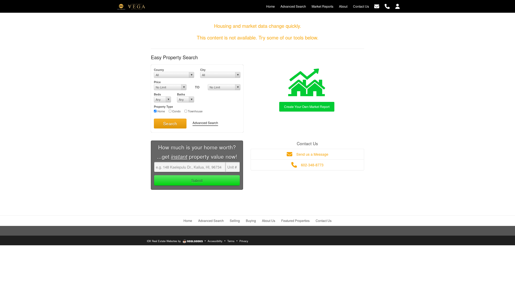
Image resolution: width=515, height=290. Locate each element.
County (159, 70)
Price (157, 82)
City (203, 70)
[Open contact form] (376, 6)
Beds (157, 94)
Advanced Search (205, 122)
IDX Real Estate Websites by (164, 241)
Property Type (163, 107)
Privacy (243, 241)
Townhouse (195, 111)
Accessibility (215, 241)
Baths (181, 94)
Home (161, 111)
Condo (176, 111)
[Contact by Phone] (387, 6)
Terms (231, 241)
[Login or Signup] (397, 6)
